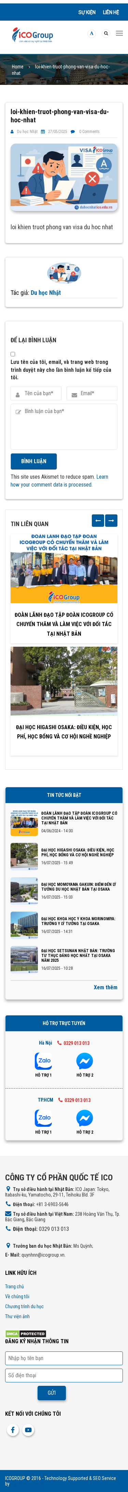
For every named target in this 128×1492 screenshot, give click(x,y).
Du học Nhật (27, 131)
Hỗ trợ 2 (84, 1075)
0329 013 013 (76, 1043)
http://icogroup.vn (28, 1484)
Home (18, 66)
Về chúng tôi (17, 1296)
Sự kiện (87, 12)
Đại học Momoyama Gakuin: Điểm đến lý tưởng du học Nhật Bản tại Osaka (78, 887)
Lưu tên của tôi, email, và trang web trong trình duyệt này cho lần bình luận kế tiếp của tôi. (61, 370)
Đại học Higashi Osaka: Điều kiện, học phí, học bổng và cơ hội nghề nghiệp (64, 732)
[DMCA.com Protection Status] (25, 1333)
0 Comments (89, 131)
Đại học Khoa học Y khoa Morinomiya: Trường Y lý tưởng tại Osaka (78, 921)
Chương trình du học (24, 1306)
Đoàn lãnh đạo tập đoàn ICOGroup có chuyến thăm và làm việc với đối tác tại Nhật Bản (64, 624)
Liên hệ (111, 12)
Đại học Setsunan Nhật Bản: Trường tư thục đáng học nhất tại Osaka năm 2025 (78, 955)
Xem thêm (105, 987)
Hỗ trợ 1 (43, 1075)
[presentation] (98, 520)
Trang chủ (14, 1286)
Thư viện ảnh (17, 1316)
